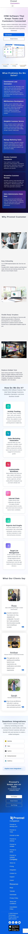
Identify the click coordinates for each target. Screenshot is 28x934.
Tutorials (12, 891)
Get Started (8, 34)
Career (12, 880)
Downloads (13, 894)
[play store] (14, 926)
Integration (13, 870)
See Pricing (14, 805)
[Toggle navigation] (12, 5)
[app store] (14, 929)
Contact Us (13, 873)
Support (12, 877)
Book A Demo (14, 38)
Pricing (12, 866)
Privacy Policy (14, 898)
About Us (12, 863)
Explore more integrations (13, 768)
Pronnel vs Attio (14, 835)
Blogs (11, 887)
